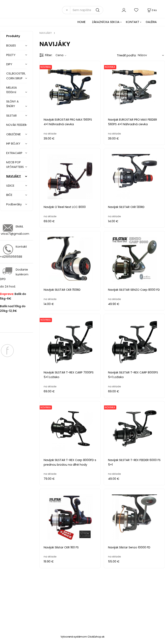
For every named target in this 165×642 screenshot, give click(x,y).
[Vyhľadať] (66, 10)
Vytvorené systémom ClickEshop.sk (82, 636)
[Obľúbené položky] (136, 9)
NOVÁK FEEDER (16, 125)
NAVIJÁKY (13, 176)
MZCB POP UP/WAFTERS (15, 164)
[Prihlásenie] (124, 9)
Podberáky (14, 204)
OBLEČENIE (13, 134)
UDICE (10, 186)
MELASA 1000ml (11, 90)
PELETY (10, 55)
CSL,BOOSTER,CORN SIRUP (16, 75)
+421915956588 (11, 257)
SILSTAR (11, 116)
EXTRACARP (14, 153)
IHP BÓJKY (13, 144)
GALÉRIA (151, 22)
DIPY (9, 64)
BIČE (9, 195)
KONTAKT (132, 22)
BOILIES (11, 45)
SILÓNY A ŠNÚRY (12, 103)
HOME (81, 22)
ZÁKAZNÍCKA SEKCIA (106, 22)
